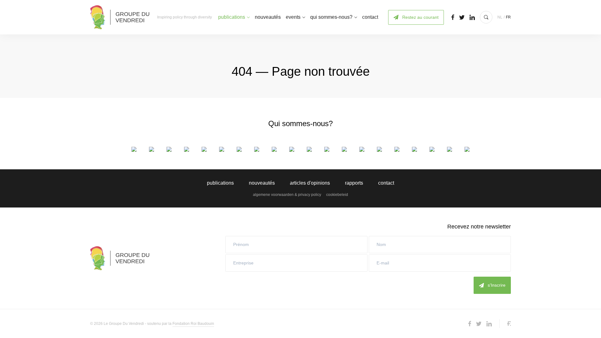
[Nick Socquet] (414, 149)
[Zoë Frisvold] (256, 149)
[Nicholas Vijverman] (467, 149)
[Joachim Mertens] (361, 149)
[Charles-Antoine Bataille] (151, 149)
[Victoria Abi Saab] (133, 149)
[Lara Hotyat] (309, 149)
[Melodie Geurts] (274, 149)
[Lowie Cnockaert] (169, 149)
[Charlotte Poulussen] (379, 149)
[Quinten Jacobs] (326, 149)
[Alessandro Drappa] (239, 149)
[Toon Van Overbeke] (449, 149)
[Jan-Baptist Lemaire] (344, 149)
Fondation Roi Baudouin (193, 323)
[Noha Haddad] (291, 149)
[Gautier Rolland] (396, 149)
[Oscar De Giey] (186, 149)
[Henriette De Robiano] (204, 149)
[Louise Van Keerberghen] (431, 149)
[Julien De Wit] (221, 149)
